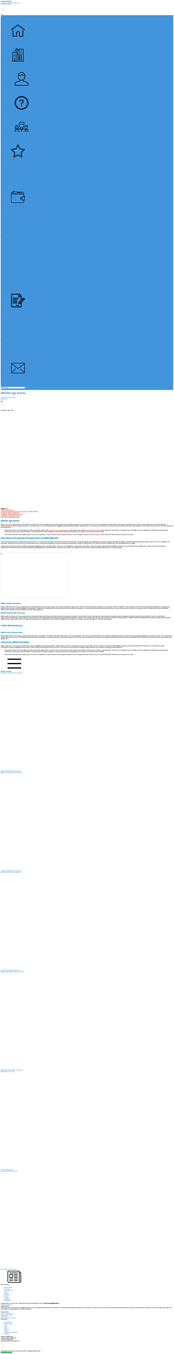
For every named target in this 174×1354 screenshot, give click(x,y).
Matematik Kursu (7, 1315)
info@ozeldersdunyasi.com (10, 3)
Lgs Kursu (9, 524)
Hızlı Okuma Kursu (7, 1313)
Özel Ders (12, 397)
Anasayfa (4, 397)
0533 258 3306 (6, 4)
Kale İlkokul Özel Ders (8, 1269)
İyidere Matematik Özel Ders (11, 771)
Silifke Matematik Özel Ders (10, 970)
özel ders (52, 530)
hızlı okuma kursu (62, 530)
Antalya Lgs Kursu (7, 1169)
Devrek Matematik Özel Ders (11, 870)
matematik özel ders (93, 530)
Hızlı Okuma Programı (8, 1318)
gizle (7, 508)
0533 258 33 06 (6, 1305)
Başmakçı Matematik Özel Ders (12, 1070)
